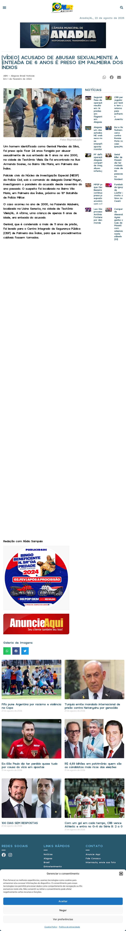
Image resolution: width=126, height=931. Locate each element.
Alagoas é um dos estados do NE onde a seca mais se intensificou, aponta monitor (100, 138)
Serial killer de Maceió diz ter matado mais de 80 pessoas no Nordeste (119, 166)
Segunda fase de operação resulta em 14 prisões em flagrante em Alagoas (98, 109)
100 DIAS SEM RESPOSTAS (20, 823)
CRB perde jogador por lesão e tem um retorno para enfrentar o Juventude (119, 108)
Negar (63, 910)
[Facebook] (4, 855)
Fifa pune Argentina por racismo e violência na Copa (31, 706)
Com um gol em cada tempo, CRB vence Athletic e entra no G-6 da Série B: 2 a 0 (93, 824)
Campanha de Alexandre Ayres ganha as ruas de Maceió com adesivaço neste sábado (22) (120, 224)
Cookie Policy (50, 927)
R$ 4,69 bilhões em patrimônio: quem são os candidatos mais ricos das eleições (93, 765)
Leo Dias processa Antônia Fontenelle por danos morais (99, 216)
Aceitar (63, 901)
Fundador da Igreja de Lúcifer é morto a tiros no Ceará (119, 192)
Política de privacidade (69, 927)
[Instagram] (10, 855)
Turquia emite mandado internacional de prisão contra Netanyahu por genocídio (92, 706)
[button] (121, 873)
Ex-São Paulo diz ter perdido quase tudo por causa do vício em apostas (29, 765)
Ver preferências (63, 919)
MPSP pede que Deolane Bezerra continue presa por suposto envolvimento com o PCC (101, 194)
